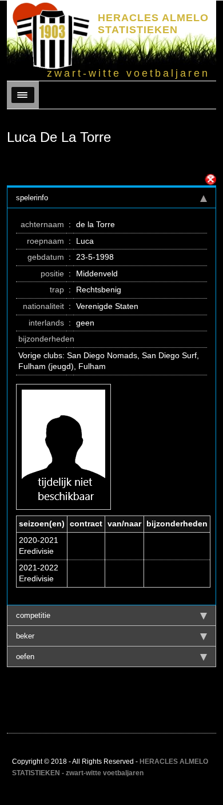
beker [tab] (25, 636)
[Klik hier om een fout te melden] (210, 179)
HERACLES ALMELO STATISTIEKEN (153, 23)
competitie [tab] (33, 615)
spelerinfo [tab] (32, 197)
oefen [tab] (25, 656)
